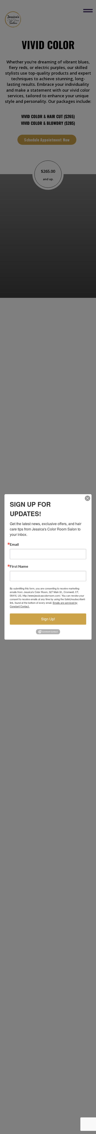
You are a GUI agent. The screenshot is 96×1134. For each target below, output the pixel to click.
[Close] (87, 498)
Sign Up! (48, 618)
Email (14, 544)
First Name (19, 566)
